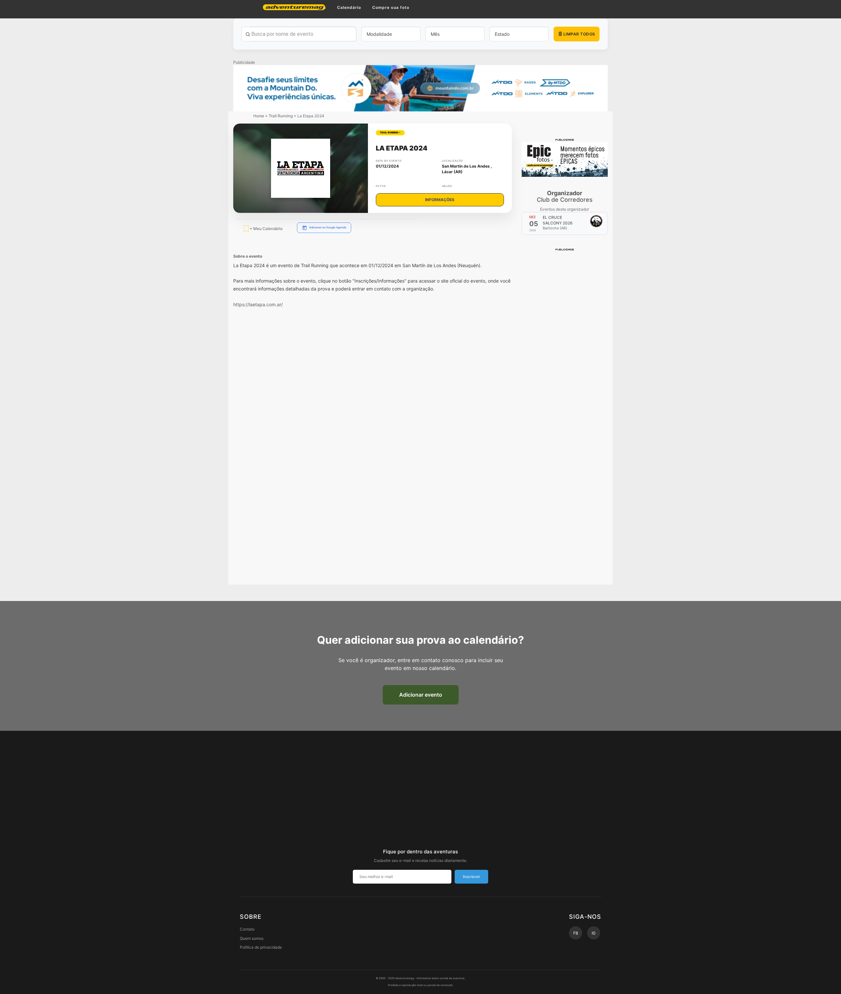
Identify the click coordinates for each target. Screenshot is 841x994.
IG (594, 933)
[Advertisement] (565, 350)
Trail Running (281, 115)
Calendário (349, 7)
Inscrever (471, 876)
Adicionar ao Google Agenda (327, 227)
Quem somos (251, 938)
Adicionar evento (420, 694)
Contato (247, 929)
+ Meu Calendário (266, 228)
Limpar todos (578, 34)
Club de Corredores (565, 196)
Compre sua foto (390, 7)
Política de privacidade (261, 947)
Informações (439, 199)
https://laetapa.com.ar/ (258, 304)
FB (575, 933)
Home (258, 115)
